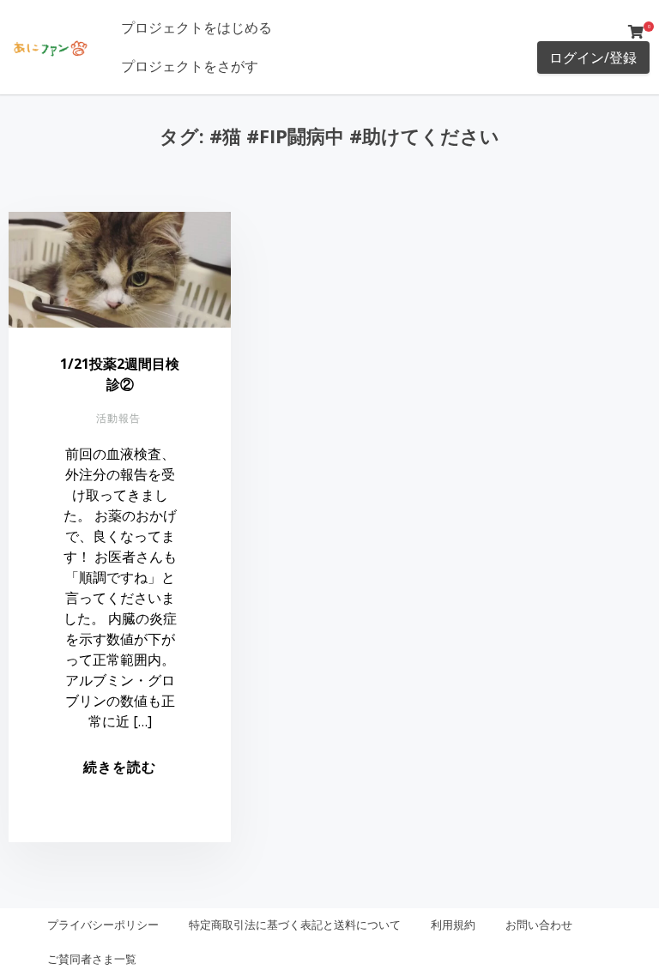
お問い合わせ (538, 924)
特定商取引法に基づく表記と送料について (295, 924)
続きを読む (119, 766)
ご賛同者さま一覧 (91, 959)
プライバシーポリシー (103, 924)
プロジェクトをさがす (189, 66)
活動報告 (118, 418)
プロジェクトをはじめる (196, 27)
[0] (636, 31)
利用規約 (453, 924)
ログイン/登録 (593, 57)
